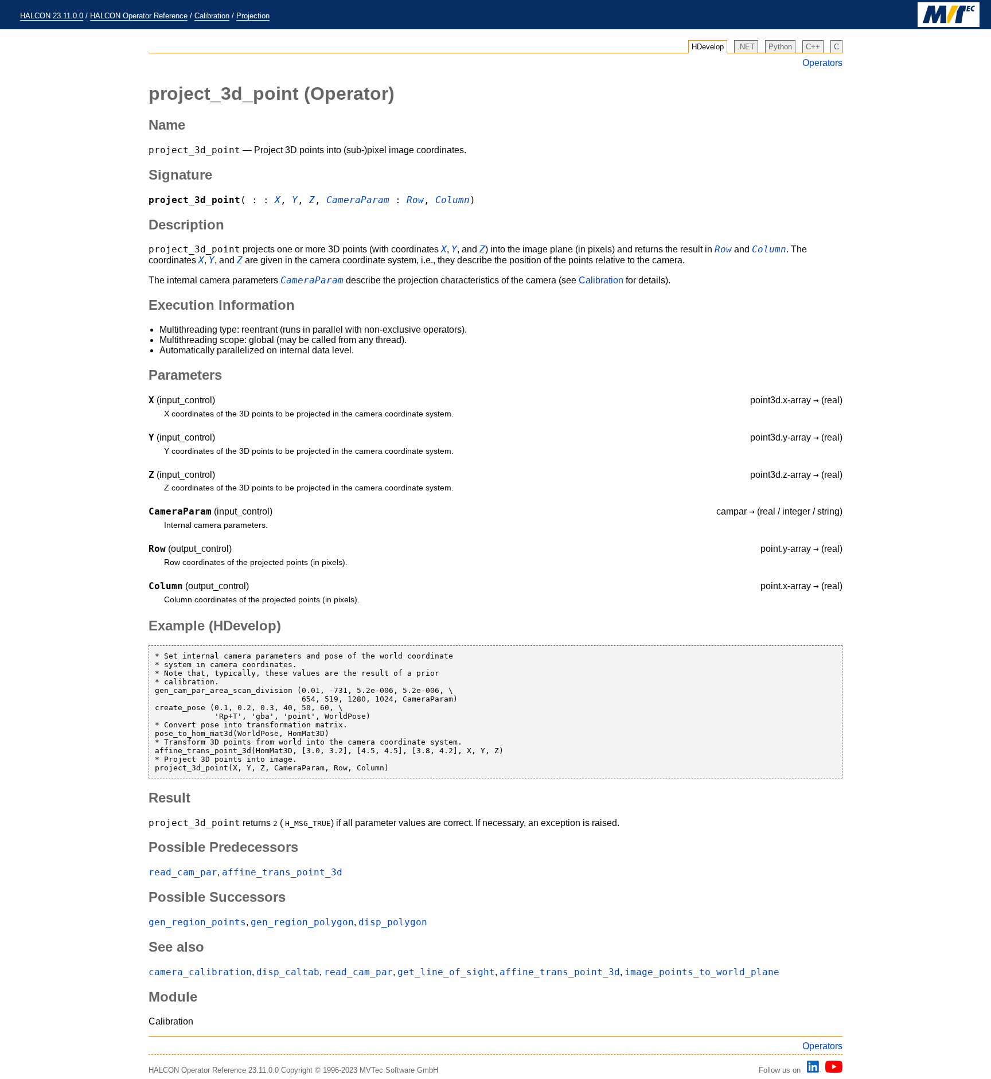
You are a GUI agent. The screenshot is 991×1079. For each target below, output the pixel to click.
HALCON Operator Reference (139, 15)
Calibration (211, 15)
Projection (253, 15)
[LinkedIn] (812, 1070)
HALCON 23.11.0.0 (51, 15)
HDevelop (708, 46)
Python (780, 46)
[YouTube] (831, 1070)
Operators (822, 63)
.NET (746, 46)
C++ (813, 46)
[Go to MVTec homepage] (949, 24)
